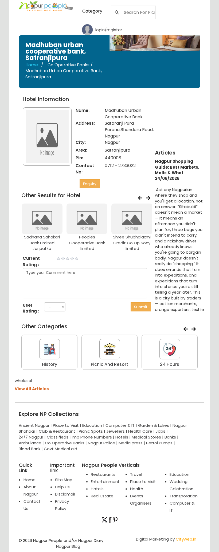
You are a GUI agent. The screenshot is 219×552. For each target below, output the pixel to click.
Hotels (121, 437)
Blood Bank (29, 449)
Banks (170, 437)
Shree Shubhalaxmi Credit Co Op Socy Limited (132, 242)
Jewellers (115, 431)
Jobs (160, 431)
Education (92, 425)
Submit (140, 307)
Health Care (140, 431)
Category (92, 11)
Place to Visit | (67, 425)
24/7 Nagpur (31, 437)
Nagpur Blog (67, 546)
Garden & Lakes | (155, 425)
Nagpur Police (101, 443)
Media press (131, 443)
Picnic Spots (91, 431)
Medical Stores (146, 437)
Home (31, 65)
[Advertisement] (189, 122)
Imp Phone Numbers (92, 437)
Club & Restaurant (57, 431)
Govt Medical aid (60, 449)
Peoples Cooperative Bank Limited (87, 242)
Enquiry (89, 183)
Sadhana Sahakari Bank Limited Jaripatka (42, 242)
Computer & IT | (121, 425)
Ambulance (30, 443)
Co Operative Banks (64, 443)
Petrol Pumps (159, 443)
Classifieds (57, 437)
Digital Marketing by (166, 539)
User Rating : (31, 308)
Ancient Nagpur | (36, 425)
